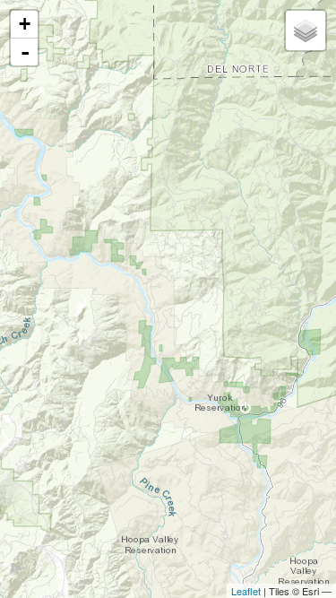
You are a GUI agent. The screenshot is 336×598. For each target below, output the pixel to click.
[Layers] (305, 30)
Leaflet (246, 591)
